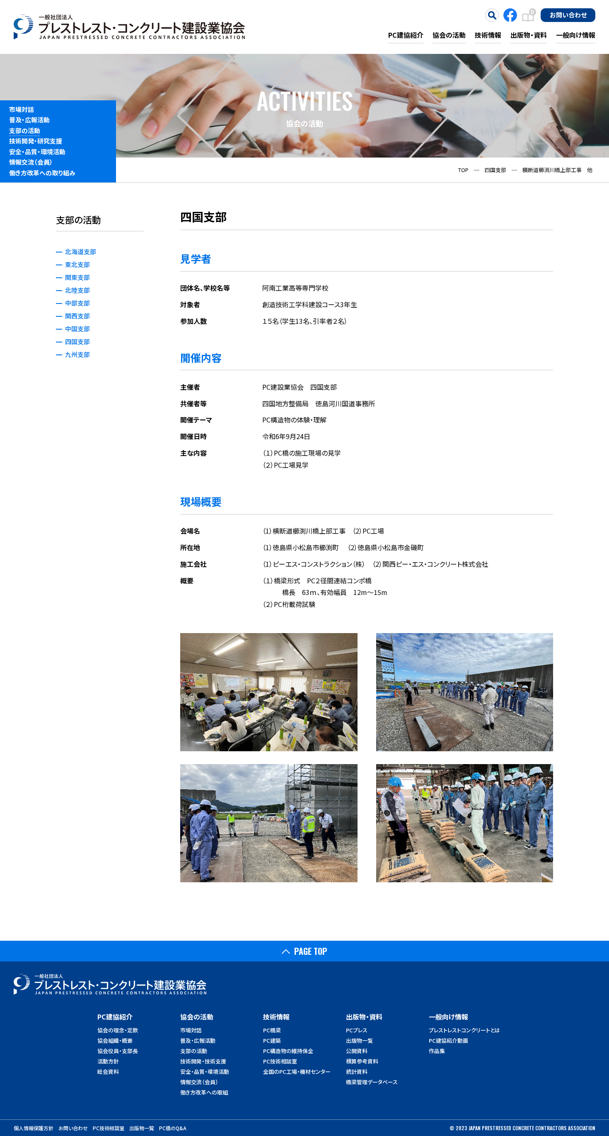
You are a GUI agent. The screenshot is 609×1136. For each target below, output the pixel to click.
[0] (528, 21)
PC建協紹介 (405, 35)
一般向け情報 (575, 35)
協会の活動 (449, 35)
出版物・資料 (528, 35)
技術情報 (488, 35)
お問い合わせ (568, 14)
